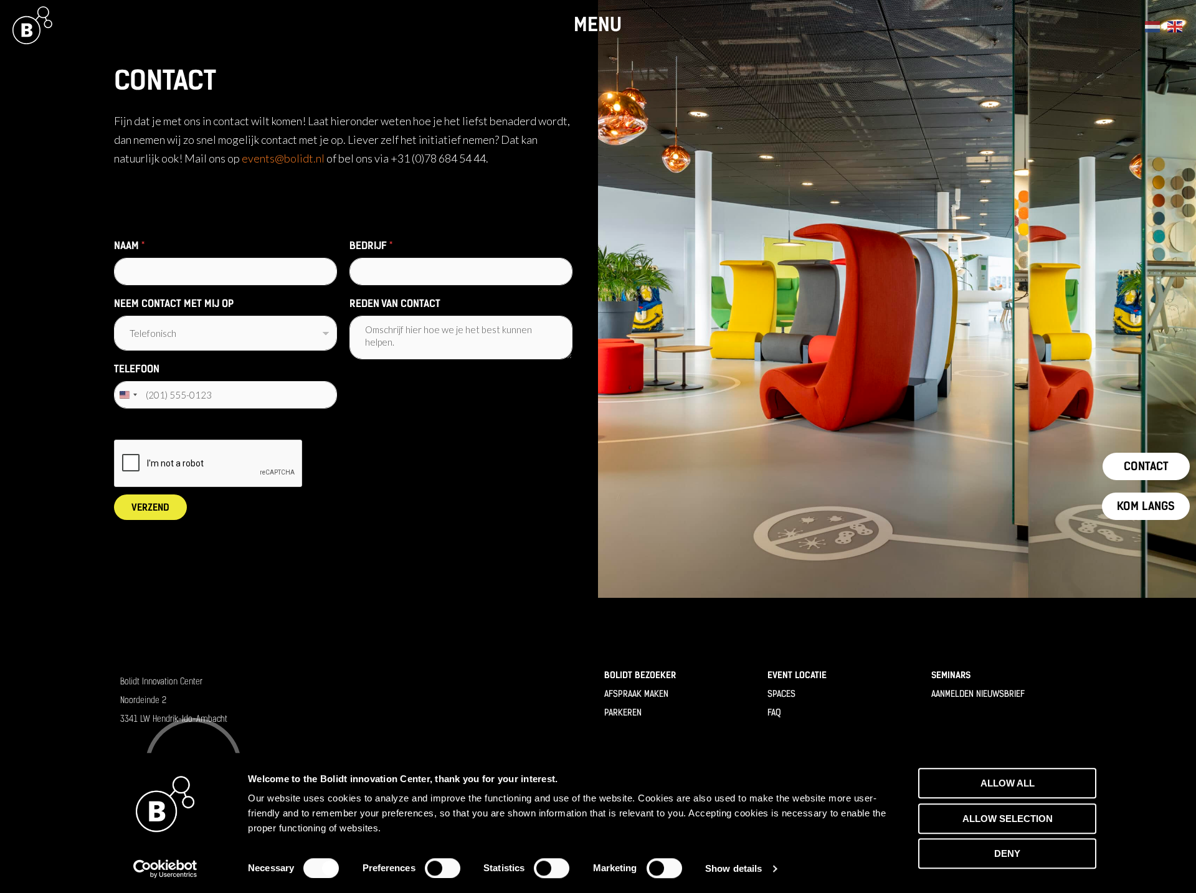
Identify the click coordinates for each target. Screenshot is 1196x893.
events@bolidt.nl (283, 158)
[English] (1175, 25)
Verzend (150, 507)
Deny (1007, 853)
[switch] (442, 868)
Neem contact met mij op (174, 303)
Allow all (1007, 783)
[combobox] (127, 395)
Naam (129, 246)
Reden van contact (394, 303)
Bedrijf (370, 246)
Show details (733, 868)
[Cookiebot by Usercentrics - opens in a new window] (165, 868)
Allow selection (1007, 818)
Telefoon (136, 369)
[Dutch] (1153, 25)
